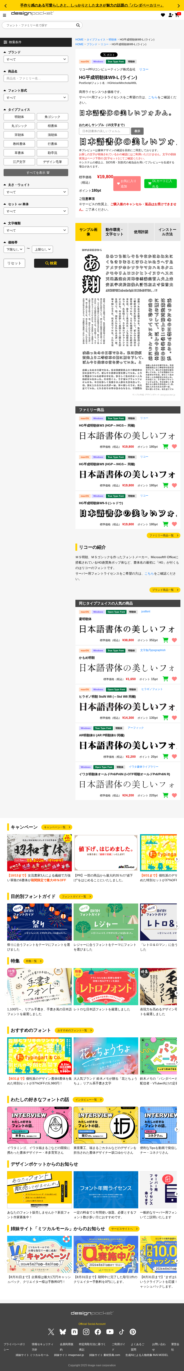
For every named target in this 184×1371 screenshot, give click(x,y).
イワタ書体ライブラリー (143, 766)
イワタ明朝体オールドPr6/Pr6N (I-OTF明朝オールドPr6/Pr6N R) (124, 774)
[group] (39, 858)
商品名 (13, 71)
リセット (14, 263)
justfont (145, 611)
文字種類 (14, 223)
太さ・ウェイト (19, 185)
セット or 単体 (18, 204)
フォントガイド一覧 (74, 896)
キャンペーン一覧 (55, 827)
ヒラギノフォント (152, 689)
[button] (5, 5)
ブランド (14, 52)
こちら (153, 97)
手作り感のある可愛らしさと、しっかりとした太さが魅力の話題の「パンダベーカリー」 (92, 5)
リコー (105, 44)
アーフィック (136, 727)
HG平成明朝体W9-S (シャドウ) (101, 503)
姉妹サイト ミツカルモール (32, 1355)
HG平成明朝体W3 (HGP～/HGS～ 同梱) (107, 425)
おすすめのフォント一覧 (72, 1030)
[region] (128, 141)
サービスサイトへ (122, 1228)
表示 (137, 131)
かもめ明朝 (87, 657)
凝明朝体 (85, 619)
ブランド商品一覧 (163, 589)
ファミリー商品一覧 (161, 535)
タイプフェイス (96, 39)
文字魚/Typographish (153, 650)
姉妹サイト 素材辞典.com (104, 1355)
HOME (79, 39)
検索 (53, 263)
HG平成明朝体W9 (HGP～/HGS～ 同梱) (107, 464)
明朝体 (113, 39)
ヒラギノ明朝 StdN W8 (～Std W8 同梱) (107, 696)
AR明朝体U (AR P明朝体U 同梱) (102, 735)
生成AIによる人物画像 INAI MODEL (146, 1355)
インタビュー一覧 (86, 1099)
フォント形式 (17, 90)
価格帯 (13, 242)
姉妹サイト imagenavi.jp (69, 1355)
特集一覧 (31, 961)
